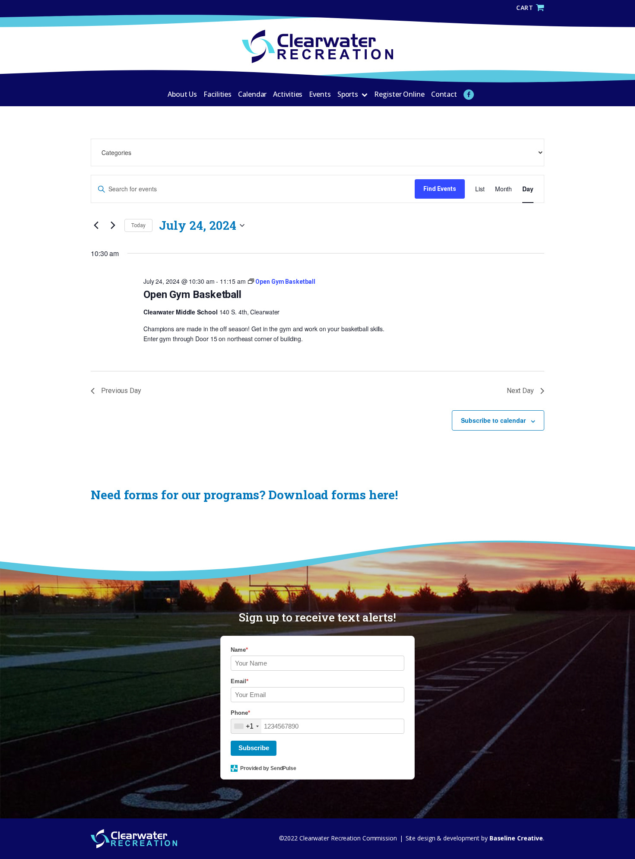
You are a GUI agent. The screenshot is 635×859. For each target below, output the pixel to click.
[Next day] (113, 225)
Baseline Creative (515, 838)
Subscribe (253, 747)
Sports (347, 94)
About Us (182, 94)
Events (319, 94)
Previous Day (121, 391)
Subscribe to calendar (493, 420)
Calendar (252, 94)
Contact (444, 94)
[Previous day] (96, 225)
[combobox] (246, 726)
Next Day (520, 391)
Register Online (399, 94)
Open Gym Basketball (192, 294)
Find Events (439, 188)
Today (138, 225)
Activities (287, 94)
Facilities (217, 94)
